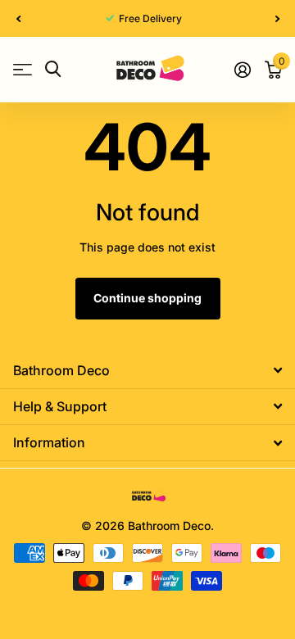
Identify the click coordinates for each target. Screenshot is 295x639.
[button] (18, 18)
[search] (53, 69)
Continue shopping (147, 298)
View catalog (22, 69)
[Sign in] (242, 69)
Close (147, 369)
